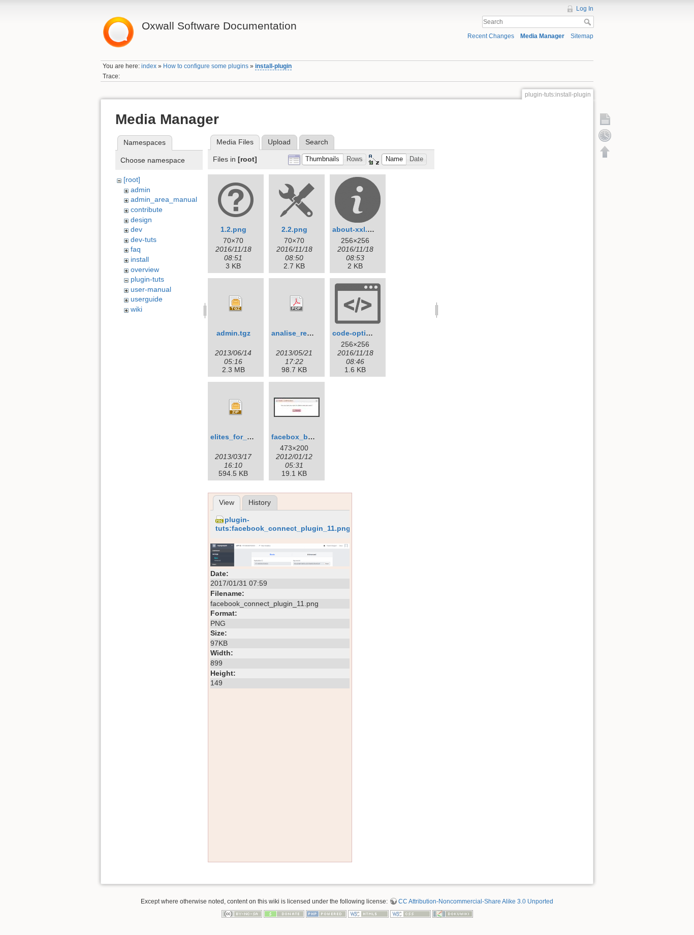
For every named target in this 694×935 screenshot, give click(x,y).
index (148, 66)
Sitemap (582, 36)
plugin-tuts (147, 279)
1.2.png (233, 229)
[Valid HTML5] (368, 913)
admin (140, 190)
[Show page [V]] (605, 119)
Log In (584, 8)
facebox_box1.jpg (302, 437)
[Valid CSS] (410, 913)
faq (136, 249)
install (140, 259)
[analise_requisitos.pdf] (296, 303)
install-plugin (273, 66)
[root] (131, 179)
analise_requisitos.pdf (310, 333)
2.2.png (294, 229)
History (259, 502)
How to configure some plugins (205, 66)
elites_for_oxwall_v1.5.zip (255, 437)
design (141, 220)
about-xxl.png (356, 229)
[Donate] (284, 913)
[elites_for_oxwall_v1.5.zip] (235, 407)
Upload (279, 142)
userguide (147, 299)
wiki (136, 309)
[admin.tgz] (235, 303)
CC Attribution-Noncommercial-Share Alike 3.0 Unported (475, 901)
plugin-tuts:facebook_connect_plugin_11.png (283, 524)
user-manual (151, 289)
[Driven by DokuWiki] (452, 913)
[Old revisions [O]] (605, 135)
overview (145, 269)
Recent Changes (490, 36)
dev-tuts (143, 239)
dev (136, 229)
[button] (322, 159)
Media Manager (542, 36)
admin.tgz (233, 333)
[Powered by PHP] (326, 913)
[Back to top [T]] (605, 151)
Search (588, 21)
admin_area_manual (164, 199)
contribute (147, 209)
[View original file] (280, 554)
